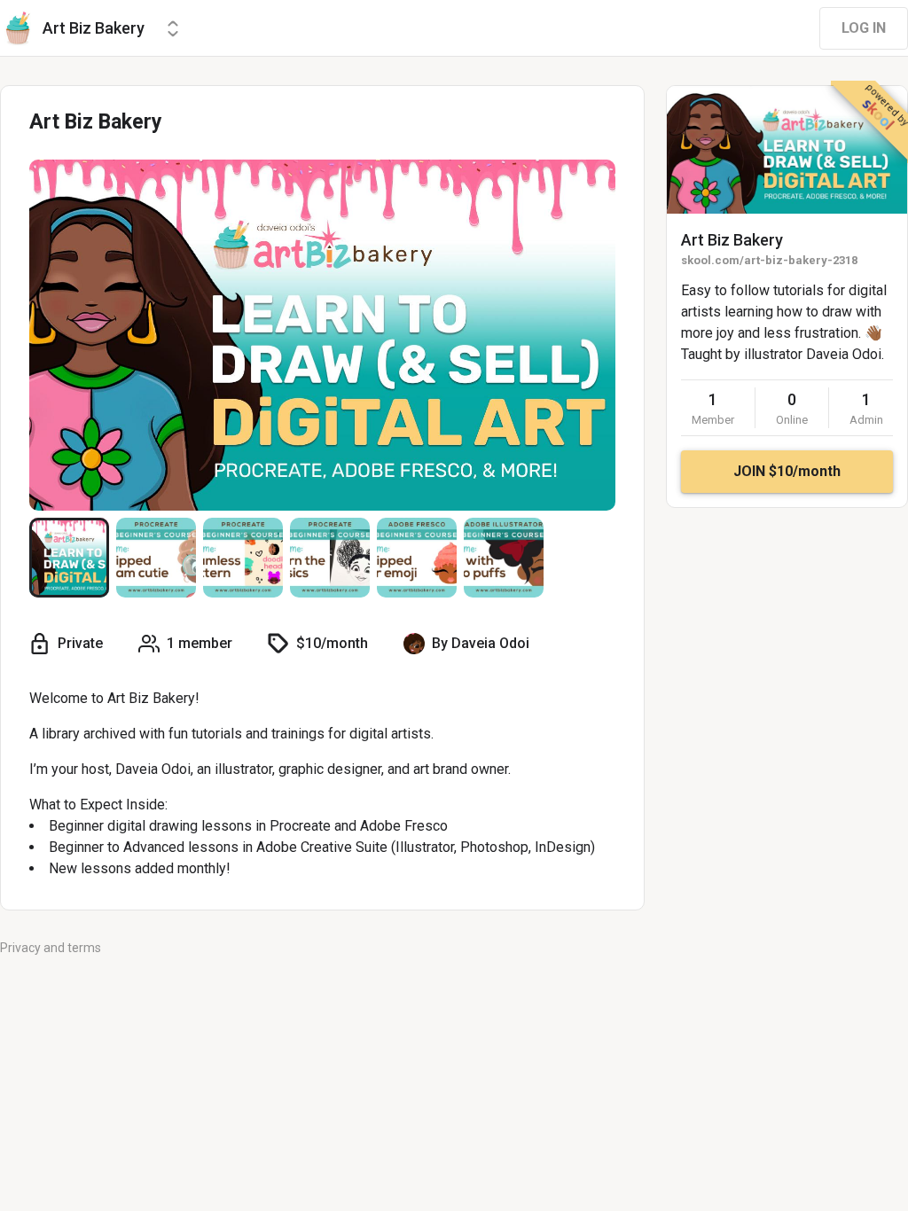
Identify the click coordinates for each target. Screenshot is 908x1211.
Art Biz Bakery (732, 239)
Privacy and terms (50, 948)
